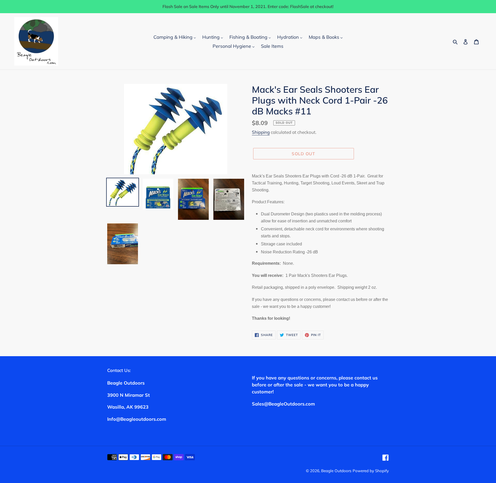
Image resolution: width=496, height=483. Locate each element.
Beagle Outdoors (336, 470)
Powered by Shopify (371, 470)
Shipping (261, 132)
